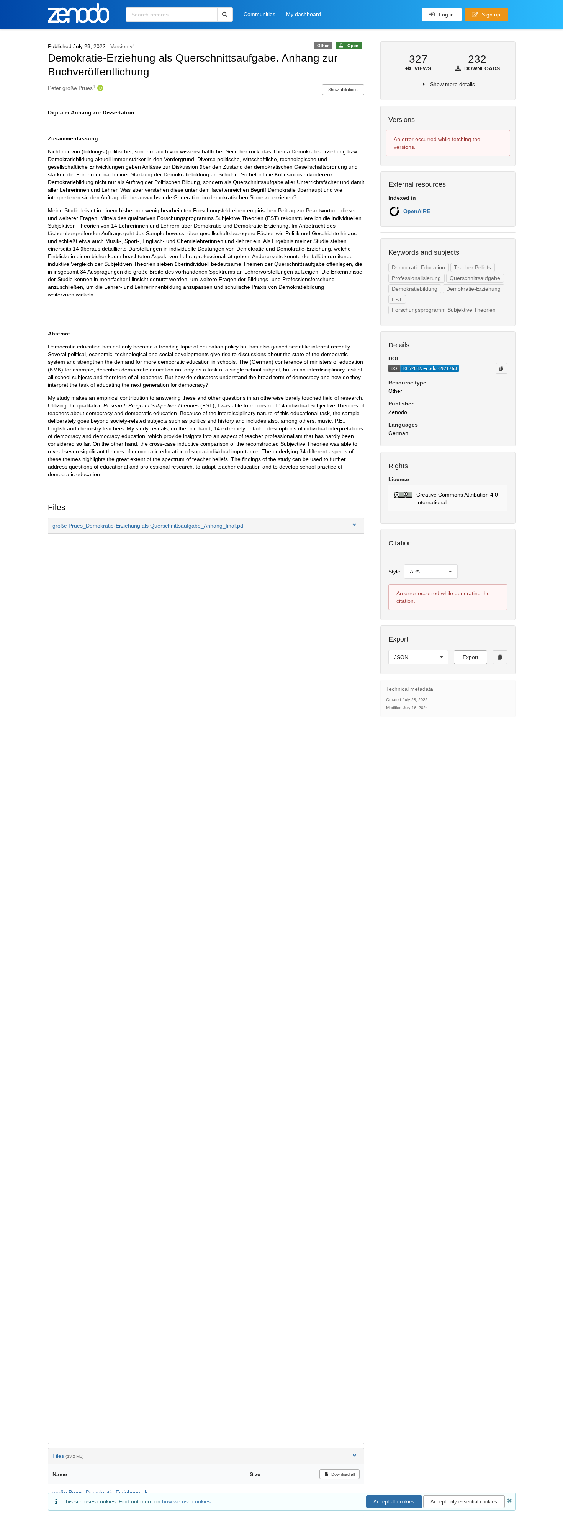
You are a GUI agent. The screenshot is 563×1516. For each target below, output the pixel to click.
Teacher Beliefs (472, 267)
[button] (206, 525)
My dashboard (303, 14)
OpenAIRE (416, 211)
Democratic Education (418, 267)
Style (394, 571)
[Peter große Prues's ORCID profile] (99, 88)
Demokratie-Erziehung (473, 289)
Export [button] (470, 657)
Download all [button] (342, 1474)
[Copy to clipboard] (501, 368)
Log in (445, 14)
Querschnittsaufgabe (475, 278)
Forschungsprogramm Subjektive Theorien (444, 310)
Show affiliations (343, 89)
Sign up (490, 14)
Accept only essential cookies (463, 1502)
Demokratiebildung (414, 289)
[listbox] (431, 571)
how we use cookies (186, 1501)
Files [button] (68, 1456)
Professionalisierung (416, 278)
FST (397, 299)
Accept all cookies (393, 1502)
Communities (259, 14)
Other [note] (323, 45)
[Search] (225, 14)
